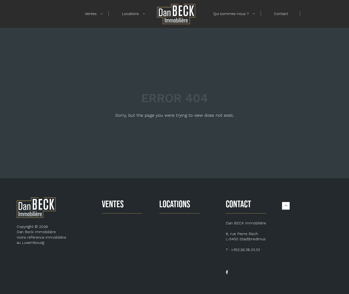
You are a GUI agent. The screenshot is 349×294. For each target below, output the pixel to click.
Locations (130, 13)
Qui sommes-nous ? (231, 13)
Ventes (91, 13)
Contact (281, 13)
